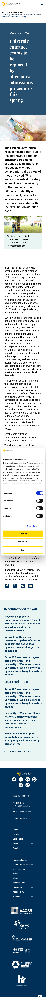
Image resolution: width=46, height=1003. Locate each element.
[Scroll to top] (40, 997)
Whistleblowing (19, 896)
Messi (15, 878)
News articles (20, 12)
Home (4, 12)
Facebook (14, 779)
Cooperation (18, 839)
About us (16, 848)
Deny (23, 550)
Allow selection (23, 542)
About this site (19, 883)
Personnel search (20, 860)
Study (15, 830)
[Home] (11, 4)
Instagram (34, 779)
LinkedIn (21, 785)
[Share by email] (23, 586)
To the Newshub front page (16, 751)
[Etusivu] (25, 773)
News (13, 33)
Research (17, 834)
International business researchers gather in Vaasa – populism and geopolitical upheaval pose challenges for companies (22, 644)
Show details (32, 526)
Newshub (10, 12)
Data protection (19, 887)
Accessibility (18, 892)
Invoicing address (20, 869)
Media (15, 873)
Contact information (21, 818)
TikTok (27, 785)
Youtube (27, 779)
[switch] (39, 501)
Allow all (23, 534)
